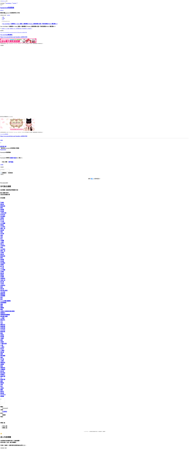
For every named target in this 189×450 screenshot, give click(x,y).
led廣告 (2, 347)
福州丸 (2, 244)
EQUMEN (3, 394)
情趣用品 (2, 362)
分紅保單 (2, 292)
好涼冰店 (2, 214)
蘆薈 (1, 381)
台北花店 (2, 329)
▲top (1, 164)
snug (1, 140)
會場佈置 (2, 328)
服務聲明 (104, 431)
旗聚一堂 (2, 228)
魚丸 (1, 238)
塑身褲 (2, 393)
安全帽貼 (2, 216)
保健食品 (2, 278)
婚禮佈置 (2, 326)
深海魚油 (2, 285)
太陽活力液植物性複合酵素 (7, 311)
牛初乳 (2, 283)
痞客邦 (12, 157)
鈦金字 (2, 348)
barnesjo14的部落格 (7, 8)
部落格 (3, 18)
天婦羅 (2, 240)
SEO (1, 321)
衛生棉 (2, 371)
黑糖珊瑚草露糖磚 (5, 314)
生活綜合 (8, 15)
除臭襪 (2, 209)
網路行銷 (2, 376)
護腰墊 (2, 307)
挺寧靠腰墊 (3, 302)
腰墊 (1, 306)
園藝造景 (2, 294)
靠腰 (1, 304)
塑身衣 (2, 391)
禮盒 (1, 232)
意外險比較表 (3, 290)
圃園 (1, 389)
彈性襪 (2, 352)
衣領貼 (2, 202)
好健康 (2, 276)
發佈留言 (2, 174)
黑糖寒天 (2, 313)
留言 (15, 157)
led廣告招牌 (3, 343)
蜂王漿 (2, 282)
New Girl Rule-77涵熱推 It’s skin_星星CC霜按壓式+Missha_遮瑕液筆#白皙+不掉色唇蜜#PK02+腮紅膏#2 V (30, 23)
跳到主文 (2, 10)
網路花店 (2, 324)
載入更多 (2, 167)
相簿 (3, 17)
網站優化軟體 (3, 316)
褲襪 (1, 354)
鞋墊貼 (2, 225)
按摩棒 (2, 364)
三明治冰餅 (3, 213)
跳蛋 (1, 366)
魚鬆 (1, 235)
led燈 (1, 345)
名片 (3, 19)
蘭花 (1, 299)
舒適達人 (2, 374)
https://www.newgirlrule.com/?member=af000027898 (13, 37)
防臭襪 (2, 211)
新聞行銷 (2, 379)
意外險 (2, 288)
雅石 (1, 297)
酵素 (1, 287)
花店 (1, 323)
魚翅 (1, 247)
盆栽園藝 (2, 295)
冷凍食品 (2, 245)
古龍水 (2, 388)
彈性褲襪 (2, 355)
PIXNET (87, 431)
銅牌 (1, 340)
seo (1, 377)
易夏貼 (2, 218)
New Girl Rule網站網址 (6, 34)
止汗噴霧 (2, 223)
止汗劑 (2, 221)
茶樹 (1, 384)
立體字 (2, 338)
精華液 (2, 382)
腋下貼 (2, 219)
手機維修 (2, 369)
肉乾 (1, 237)
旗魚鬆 (2, 230)
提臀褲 (2, 396)
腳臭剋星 (2, 206)
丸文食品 (2, 226)
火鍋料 (2, 242)
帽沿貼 (2, 204)
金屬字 (2, 341)
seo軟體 (2, 318)
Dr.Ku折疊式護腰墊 (5, 300)
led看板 (2, 350)
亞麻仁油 (2, 280)
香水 (1, 386)
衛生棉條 (2, 373)
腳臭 (1, 207)
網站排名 (2, 319)
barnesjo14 (3, 149)
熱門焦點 (11, 162)
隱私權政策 (100, 431)
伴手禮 (2, 233)
